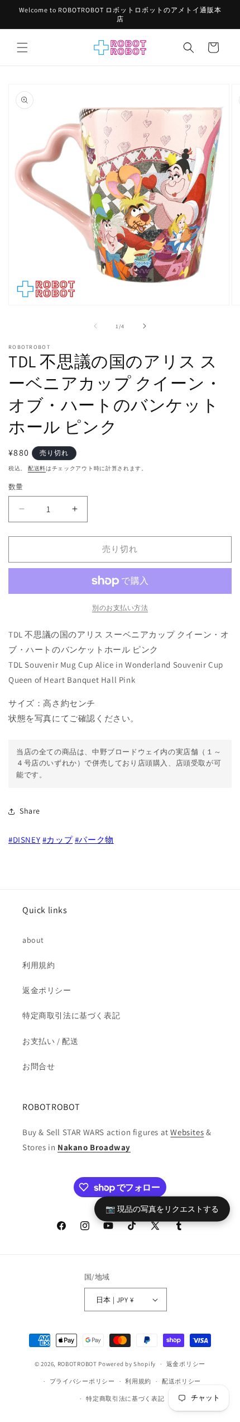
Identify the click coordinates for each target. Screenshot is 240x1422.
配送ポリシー (181, 1381)
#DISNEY (24, 839)
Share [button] (30, 811)
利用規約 (38, 965)
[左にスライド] (95, 326)
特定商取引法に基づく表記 (71, 1015)
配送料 (37, 468)
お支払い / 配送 (50, 1041)
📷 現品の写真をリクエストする (162, 1208)
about (33, 940)
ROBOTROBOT (77, 1364)
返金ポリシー (46, 990)
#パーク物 (94, 839)
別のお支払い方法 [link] (120, 607)
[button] (22, 47)
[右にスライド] (144, 326)
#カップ (57, 839)
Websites (187, 1132)
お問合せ (38, 1066)
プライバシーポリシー (82, 1381)
